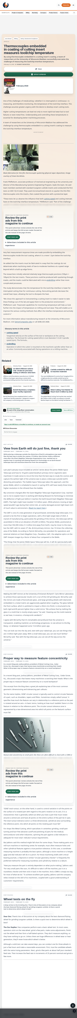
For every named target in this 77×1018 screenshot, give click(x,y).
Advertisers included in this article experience (20, 244)
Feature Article (64, 12)
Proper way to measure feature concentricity (36, 658)
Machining (35, 12)
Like (5, 419)
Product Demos (53, 12)
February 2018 (9, 451)
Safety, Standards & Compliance (29, 38)
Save (11, 419)
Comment (18, 419)
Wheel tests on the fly (19, 899)
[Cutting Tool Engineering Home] (6, 5)
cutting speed (49, 199)
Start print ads (12, 237)
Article (6, 41)
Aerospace (43, 12)
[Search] (59, 5)
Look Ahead (8, 38)
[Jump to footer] (72, 1005)
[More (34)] (74, 13)
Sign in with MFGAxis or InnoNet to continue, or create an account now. (27, 424)
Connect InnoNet (56, 410)
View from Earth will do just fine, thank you (34, 448)
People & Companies (17, 12)
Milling (27, 12)
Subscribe (66, 5)
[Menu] (73, 5)
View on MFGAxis (68, 410)
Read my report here (37, 508)
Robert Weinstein (23, 64)
